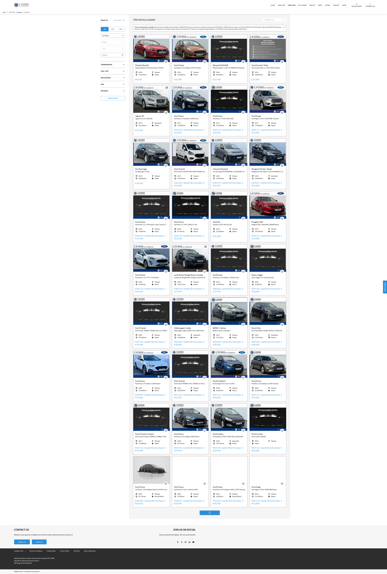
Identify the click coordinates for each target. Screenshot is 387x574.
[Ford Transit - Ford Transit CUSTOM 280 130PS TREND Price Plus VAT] (190, 152)
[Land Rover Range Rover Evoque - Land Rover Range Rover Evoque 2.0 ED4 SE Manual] (190, 258)
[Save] (166, 62)
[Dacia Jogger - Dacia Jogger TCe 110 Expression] (268, 258)
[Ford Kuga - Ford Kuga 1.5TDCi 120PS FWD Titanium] (268, 99)
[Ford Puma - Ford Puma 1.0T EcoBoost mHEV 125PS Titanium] (229, 470)
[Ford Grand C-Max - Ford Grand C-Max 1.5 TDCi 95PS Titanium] (268, 48)
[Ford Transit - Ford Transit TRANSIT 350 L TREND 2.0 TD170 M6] (190, 364)
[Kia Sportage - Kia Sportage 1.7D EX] (151, 152)
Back (4, 12)
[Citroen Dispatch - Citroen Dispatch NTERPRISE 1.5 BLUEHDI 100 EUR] (229, 152)
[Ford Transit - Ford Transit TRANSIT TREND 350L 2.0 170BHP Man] (151, 311)
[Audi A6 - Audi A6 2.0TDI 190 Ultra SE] (229, 205)
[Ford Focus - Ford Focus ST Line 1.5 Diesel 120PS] (190, 470)
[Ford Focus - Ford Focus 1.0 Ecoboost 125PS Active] (151, 364)
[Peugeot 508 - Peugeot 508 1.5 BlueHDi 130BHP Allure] (268, 205)
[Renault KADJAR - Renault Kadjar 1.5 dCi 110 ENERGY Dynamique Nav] (229, 48)
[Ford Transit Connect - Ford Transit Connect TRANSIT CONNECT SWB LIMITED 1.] (151, 417)
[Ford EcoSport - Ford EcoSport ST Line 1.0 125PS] (229, 364)
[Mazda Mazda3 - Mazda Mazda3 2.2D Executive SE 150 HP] (151, 48)
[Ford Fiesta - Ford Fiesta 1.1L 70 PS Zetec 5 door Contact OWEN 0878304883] (151, 205)
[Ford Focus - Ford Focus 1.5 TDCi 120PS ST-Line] (190, 205)
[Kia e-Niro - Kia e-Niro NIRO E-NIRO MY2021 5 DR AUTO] (268, 311)
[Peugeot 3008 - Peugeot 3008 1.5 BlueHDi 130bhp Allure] (229, 523)
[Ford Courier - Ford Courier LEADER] (268, 417)
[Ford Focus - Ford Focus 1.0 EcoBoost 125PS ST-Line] (229, 258)
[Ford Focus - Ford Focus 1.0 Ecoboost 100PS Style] (190, 99)
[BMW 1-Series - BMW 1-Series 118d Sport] (229, 311)
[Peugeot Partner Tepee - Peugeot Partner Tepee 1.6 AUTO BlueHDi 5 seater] (268, 152)
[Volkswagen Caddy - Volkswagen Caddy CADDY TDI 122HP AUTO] (190, 311)
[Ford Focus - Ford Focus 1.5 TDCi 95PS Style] (229, 99)
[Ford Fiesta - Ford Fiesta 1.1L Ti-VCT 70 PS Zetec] (151, 258)
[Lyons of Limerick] (21, 5)
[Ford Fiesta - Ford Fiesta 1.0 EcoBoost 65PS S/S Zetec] (190, 48)
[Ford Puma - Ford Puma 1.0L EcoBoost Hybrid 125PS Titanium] (268, 523)
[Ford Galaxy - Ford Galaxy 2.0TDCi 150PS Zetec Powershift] (229, 417)
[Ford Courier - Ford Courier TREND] (151, 523)
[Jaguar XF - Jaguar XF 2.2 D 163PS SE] (151, 99)
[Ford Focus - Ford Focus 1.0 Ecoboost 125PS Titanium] (268, 364)
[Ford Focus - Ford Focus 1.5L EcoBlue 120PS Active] (190, 417)
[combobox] (113, 35)
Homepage (19, 12)
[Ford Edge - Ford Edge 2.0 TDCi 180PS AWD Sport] (268, 470)
